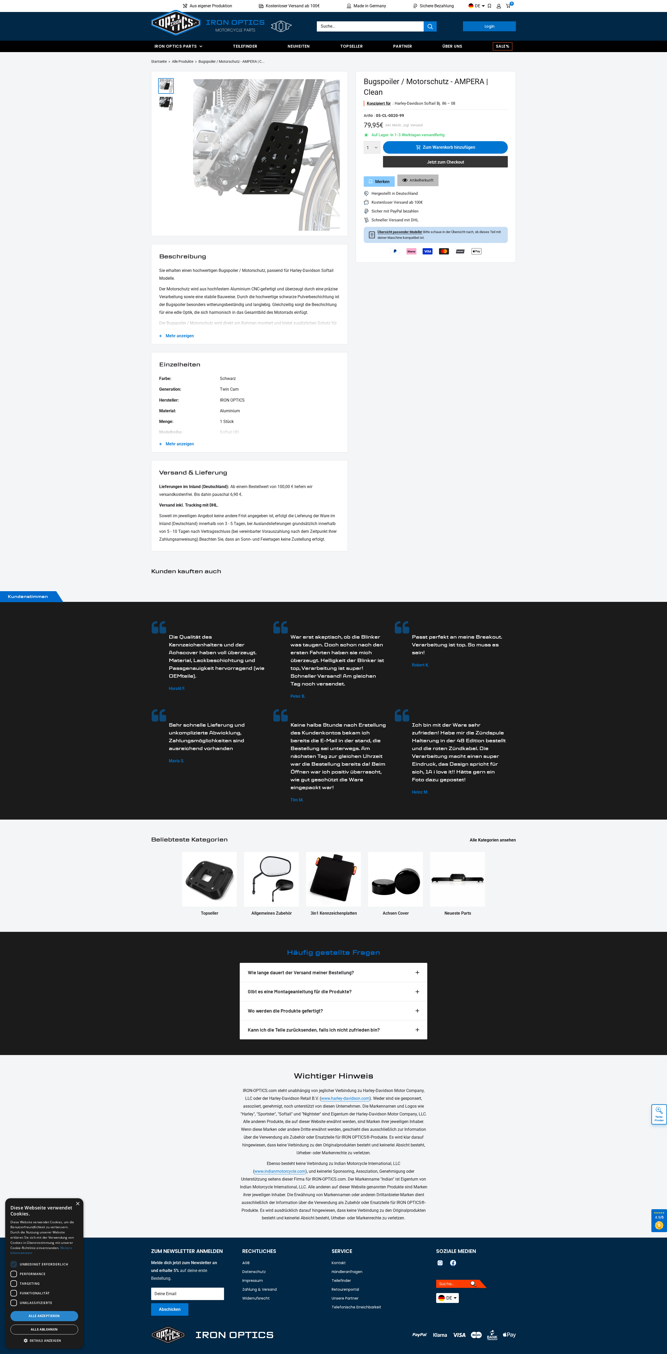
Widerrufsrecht (256, 1298)
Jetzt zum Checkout (445, 162)
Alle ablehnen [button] (44, 1329)
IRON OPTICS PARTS (176, 46)
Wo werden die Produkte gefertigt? (285, 1011)
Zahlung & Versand (259, 1289)
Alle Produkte (182, 61)
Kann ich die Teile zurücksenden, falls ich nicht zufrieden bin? (314, 1030)
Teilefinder (245, 46)
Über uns (452, 46)
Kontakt (339, 1262)
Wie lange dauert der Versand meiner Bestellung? (301, 972)
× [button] (77, 1204)
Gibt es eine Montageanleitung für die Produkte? (300, 991)
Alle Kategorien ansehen (493, 840)
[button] (44, 1341)
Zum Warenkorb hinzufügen (449, 147)
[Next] (340, 154)
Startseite (159, 61)
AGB (246, 1262)
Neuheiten (299, 46)
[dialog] (44, 1273)
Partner (402, 46)
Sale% (502, 46)
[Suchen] (430, 26)
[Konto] (499, 6)
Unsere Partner (345, 1298)
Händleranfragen (347, 1271)
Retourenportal (345, 1289)
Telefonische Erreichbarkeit (356, 1307)
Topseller (351, 46)
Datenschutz (254, 1271)
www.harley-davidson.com (345, 1098)
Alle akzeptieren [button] (44, 1316)
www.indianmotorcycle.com (279, 1171)
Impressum (252, 1280)
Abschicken (170, 1309)
